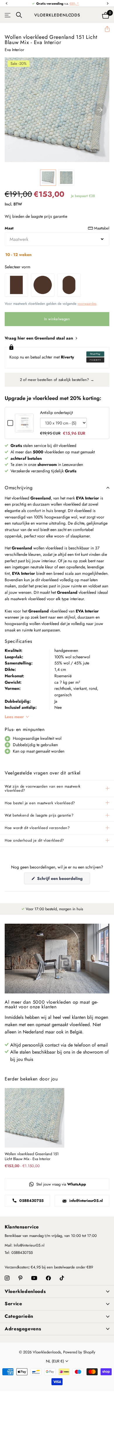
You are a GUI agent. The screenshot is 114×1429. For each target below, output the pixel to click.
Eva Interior (14, 50)
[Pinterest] (20, 1278)
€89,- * (74, 3)
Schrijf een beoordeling (63, 879)
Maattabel (101, 228)
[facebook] (48, 1278)
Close (57, 1291)
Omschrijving (19, 487)
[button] (6, 3)
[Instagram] (7, 1278)
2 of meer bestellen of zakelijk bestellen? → (57, 379)
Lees (14, 717)
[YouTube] (34, 1278)
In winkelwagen (57, 319)
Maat (57, 228)
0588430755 (31, 1200)
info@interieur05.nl (85, 1200)
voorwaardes (86, 303)
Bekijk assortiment (8, 15)
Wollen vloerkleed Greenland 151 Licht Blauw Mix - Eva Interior (32, 1157)
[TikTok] (62, 1278)
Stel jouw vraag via (60, 1184)
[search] (19, 15)
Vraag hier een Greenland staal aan (39, 338)
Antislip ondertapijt (56, 412)
